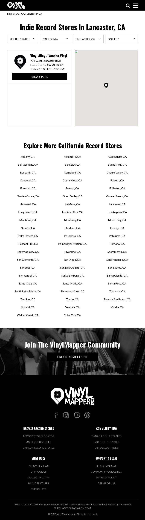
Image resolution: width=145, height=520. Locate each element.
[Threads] (87, 415)
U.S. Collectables (106, 447)
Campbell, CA (72, 172)
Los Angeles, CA (117, 212)
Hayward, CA (28, 204)
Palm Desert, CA (28, 235)
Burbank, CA (28, 172)
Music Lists (38, 489)
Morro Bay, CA (117, 220)
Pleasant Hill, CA (28, 243)
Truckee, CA (27, 299)
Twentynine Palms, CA (117, 299)
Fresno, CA (72, 188)
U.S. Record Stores (38, 441)
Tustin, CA (72, 299)
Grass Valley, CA (72, 196)
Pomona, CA (117, 243)
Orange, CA (117, 228)
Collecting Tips (39, 477)
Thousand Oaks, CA (72, 291)
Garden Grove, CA (28, 196)
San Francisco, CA (117, 259)
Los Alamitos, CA (72, 212)
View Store (39, 76)
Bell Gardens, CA (28, 164)
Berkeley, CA (72, 164)
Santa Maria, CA (72, 283)
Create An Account (72, 356)
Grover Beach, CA (117, 196)
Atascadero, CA (117, 156)
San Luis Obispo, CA (72, 267)
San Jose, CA (27, 267)
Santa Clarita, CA (117, 275)
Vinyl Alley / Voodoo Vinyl (48, 56)
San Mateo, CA (117, 267)
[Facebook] (57, 415)
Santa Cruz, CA (28, 283)
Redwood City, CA (28, 251)
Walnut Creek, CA (28, 315)
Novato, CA (28, 228)
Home (10, 13)
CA (23, 13)
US (17, 13)
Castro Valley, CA (117, 172)
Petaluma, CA (117, 235)
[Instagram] (66, 415)
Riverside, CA (72, 251)
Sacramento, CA (117, 251)
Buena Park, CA (117, 164)
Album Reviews (39, 465)
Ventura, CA (72, 307)
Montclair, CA (27, 220)
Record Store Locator (38, 436)
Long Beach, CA (27, 212)
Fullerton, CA (117, 188)
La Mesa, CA (72, 204)
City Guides (39, 471)
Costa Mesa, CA (72, 180)
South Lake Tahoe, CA (28, 291)
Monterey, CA (72, 220)
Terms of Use (106, 483)
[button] (106, 85)
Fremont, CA (28, 188)
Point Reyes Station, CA (72, 243)
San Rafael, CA (28, 275)
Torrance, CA (117, 291)
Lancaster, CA (117, 204)
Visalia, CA (117, 307)
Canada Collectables (106, 436)
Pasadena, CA (72, 235)
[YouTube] (76, 415)
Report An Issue (106, 465)
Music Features (38, 483)
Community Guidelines (106, 471)
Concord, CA (28, 180)
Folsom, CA (117, 180)
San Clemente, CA (28, 259)
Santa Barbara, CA (72, 275)
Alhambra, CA (72, 156)
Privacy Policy (106, 477)
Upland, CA (28, 307)
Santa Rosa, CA (117, 283)
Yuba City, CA (72, 315)
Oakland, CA (72, 228)
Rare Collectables (106, 441)
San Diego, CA (72, 259)
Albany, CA (27, 156)
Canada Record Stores (38, 447)
